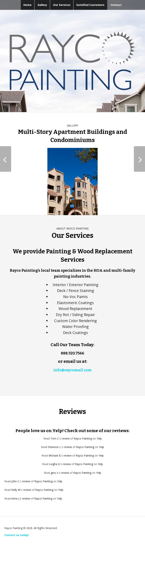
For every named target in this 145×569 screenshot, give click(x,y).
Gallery (42, 5)
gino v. (55, 473)
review (66, 438)
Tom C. (54, 438)
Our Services (61, 5)
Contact (116, 5)
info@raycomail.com (72, 370)
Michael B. (55, 455)
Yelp (99, 438)
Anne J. (15, 498)
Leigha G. (54, 464)
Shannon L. (55, 447)
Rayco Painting (83, 438)
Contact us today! (16, 535)
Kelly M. (16, 490)
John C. (15, 481)
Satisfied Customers (90, 5)
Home (27, 5)
